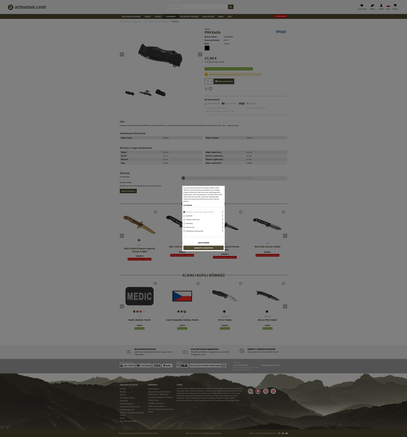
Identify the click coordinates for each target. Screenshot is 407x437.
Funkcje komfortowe (193, 220)
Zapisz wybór (203, 243)
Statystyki (189, 216)
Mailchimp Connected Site (194, 231)
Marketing (189, 223)
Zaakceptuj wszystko (203, 248)
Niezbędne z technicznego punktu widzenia (200, 212)
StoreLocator (190, 227)
